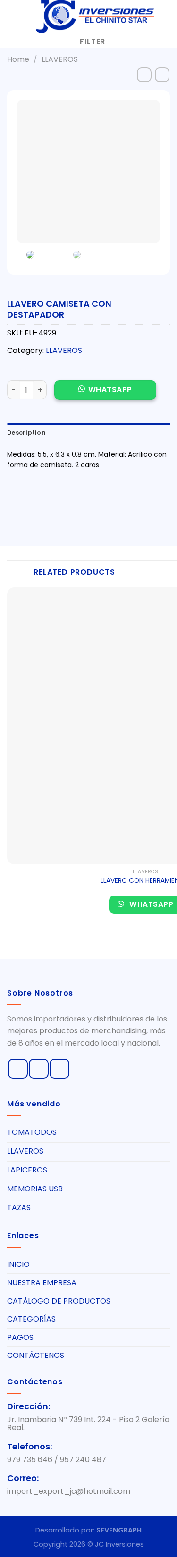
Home (18, 59)
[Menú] (12, 16)
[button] (105, 394)
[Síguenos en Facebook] (18, 1069)
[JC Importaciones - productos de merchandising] (94, 16)
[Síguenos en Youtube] (59, 1069)
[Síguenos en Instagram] (39, 1069)
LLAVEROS (60, 59)
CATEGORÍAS (31, 1319)
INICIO (18, 1264)
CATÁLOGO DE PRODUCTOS (58, 1301)
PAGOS (20, 1337)
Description (26, 432)
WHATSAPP (110, 389)
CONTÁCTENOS (35, 1355)
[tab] (88, 432)
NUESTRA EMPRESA (41, 1282)
